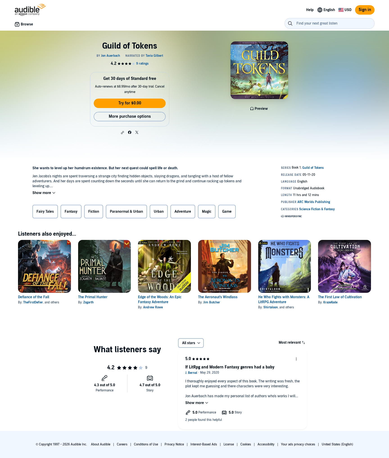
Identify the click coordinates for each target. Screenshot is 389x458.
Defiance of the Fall (33, 297)
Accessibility (266, 444)
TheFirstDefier (33, 302)
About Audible (100, 444)
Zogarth (88, 302)
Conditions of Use (146, 444)
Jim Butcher (211, 302)
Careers (122, 444)
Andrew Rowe (153, 307)
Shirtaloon (270, 307)
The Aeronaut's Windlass (217, 297)
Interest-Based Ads (203, 444)
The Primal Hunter (92, 297)
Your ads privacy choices (298, 444)
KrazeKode (330, 302)
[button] (122, 132)
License (229, 444)
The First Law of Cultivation (340, 297)
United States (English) (337, 444)
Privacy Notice (174, 444)
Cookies (245, 444)
